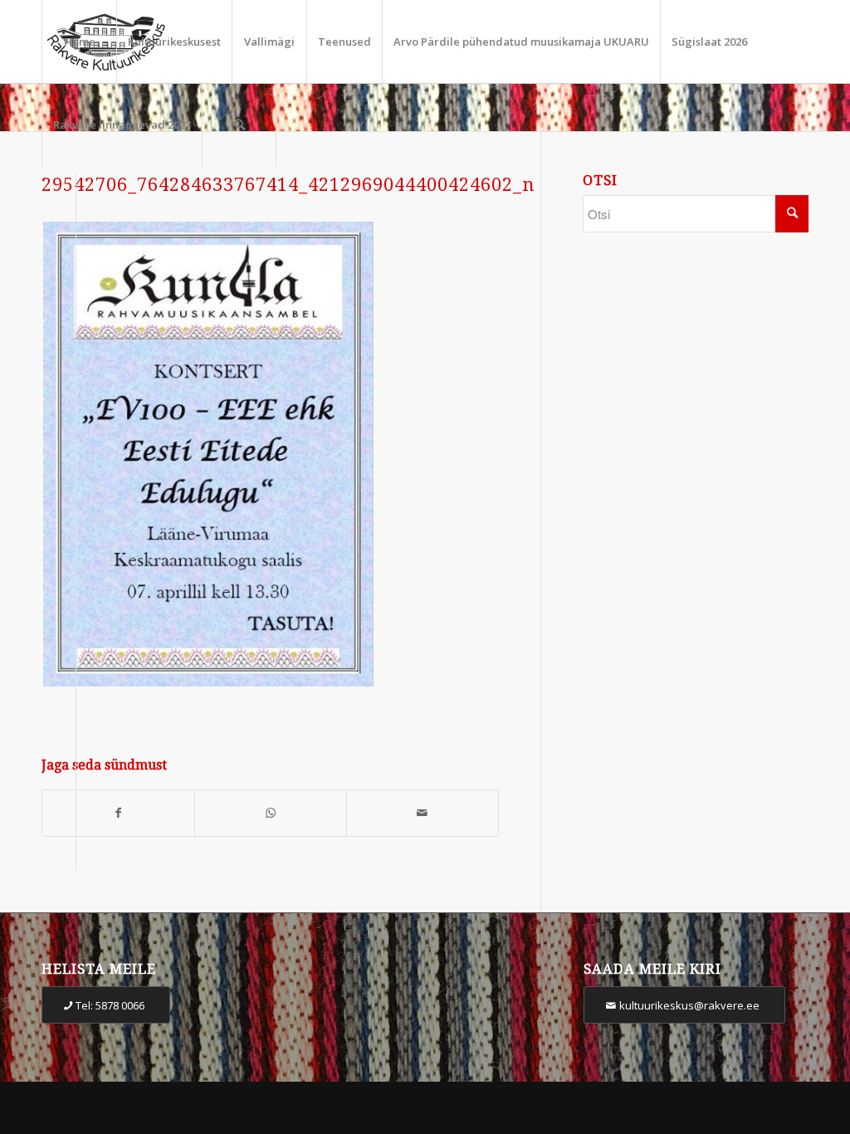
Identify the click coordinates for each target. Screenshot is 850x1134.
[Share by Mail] (422, 813)
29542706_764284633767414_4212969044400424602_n (288, 184)
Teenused (344, 41)
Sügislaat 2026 (709, 41)
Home (79, 41)
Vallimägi (269, 41)
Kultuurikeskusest (174, 41)
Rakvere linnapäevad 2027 (122, 124)
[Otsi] (239, 124)
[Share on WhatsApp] (270, 813)
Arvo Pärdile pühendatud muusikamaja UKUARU (521, 41)
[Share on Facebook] (118, 813)
